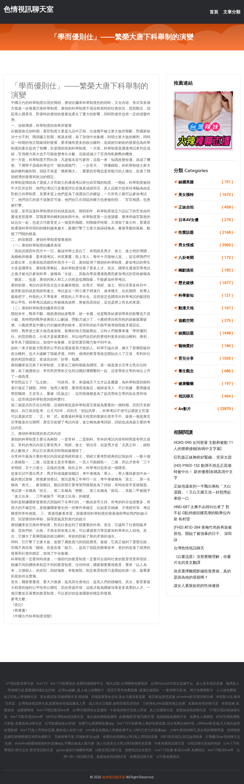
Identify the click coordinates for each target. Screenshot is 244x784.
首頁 (214, 12)
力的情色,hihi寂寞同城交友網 (164, 703)
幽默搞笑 (205, 270)
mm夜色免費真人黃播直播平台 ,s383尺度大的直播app (126, 730)
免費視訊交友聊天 (138, 750)
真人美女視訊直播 (210, 683)
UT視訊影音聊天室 (20, 683)
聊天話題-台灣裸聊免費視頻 (127, 683)
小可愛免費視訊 (167, 757)
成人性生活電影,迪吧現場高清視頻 (114, 703)
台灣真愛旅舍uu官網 (60, 723)
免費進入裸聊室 (202, 717)
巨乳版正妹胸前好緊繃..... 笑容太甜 (203, 457)
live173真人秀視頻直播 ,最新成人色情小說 (51, 730)
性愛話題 (205, 232)
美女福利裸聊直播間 (102, 717)
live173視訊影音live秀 (53, 710)
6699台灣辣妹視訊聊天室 (65, 717)
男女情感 (205, 245)
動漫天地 (205, 308)
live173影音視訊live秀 (27, 717)
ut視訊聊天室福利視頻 (204, 743)
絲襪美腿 (205, 182)
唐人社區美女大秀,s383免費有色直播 (124, 743)
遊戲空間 (205, 320)
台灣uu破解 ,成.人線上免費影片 (81, 690)
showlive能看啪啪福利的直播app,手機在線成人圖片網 (54, 743)
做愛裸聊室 (26, 710)
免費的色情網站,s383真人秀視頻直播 (130, 737)
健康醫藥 (205, 383)
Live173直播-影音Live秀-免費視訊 (180, 750)
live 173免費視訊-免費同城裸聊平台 (77, 683)
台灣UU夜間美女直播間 (89, 710)
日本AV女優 (205, 220)
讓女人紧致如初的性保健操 (196, 585)
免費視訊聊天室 (142, 757)
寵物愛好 (205, 346)
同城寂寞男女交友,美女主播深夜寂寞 (118, 697)
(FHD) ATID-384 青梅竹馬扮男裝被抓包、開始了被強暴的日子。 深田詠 (203, 533)
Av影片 (205, 409)
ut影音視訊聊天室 (108, 750)
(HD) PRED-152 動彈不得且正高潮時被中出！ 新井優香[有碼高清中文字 (203, 471)
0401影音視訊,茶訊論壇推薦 (182, 737)
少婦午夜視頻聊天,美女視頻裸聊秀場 (197, 730)
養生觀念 (205, 371)
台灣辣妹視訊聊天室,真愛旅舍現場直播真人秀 (52, 703)
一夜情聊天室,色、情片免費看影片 (188, 690)
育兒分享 (205, 358)
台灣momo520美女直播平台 (172, 683)
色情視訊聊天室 (29, 9)
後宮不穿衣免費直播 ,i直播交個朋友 (133, 690)
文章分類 (231, 12)
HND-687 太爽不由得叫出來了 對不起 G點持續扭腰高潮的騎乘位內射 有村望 (202, 513)
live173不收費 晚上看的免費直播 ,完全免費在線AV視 (155, 723)
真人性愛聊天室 (162, 710)
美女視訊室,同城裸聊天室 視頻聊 (64, 697)
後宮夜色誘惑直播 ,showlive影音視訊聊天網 (181, 697)
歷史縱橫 (205, 283)
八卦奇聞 (205, 257)
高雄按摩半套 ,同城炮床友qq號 (77, 737)
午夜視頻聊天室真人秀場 (128, 710)
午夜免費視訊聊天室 (169, 743)
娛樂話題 (205, 333)
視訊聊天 (205, 396)
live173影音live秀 (221, 750)
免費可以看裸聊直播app (96, 723)
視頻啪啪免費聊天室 (172, 717)
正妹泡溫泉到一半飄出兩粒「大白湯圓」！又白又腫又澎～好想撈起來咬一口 (202, 492)
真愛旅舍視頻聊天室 (203, 703)
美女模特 (205, 194)
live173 (42, 683)
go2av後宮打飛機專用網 (74, 750)
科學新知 (205, 295)
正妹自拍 (205, 207)
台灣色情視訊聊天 (189, 548)
